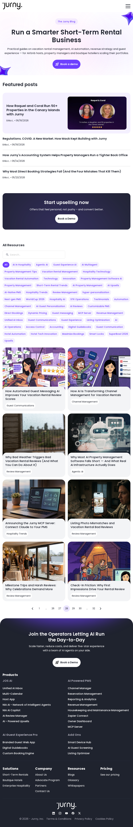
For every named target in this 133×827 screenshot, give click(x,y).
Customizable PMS (98, 306)
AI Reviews (76, 306)
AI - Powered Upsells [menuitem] (16, 721)
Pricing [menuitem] (106, 768)
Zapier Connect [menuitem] (78, 716)
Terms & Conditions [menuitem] (58, 819)
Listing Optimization (98, 320)
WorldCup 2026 (35, 299)
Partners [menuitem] (40, 786)
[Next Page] (100, 608)
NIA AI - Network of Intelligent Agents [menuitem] (27, 705)
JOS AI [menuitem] (7, 681)
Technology (51, 278)
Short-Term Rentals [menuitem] (15, 775)
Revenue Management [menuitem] (82, 705)
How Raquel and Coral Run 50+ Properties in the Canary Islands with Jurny (33, 110)
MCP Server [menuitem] (75, 727)
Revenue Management (110, 313)
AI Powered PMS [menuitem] (79, 681)
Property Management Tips (21, 271)
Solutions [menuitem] (10, 768)
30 (80, 608)
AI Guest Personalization (50, 306)
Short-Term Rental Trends (51, 285)
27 (59, 608)
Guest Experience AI (65, 264)
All (6, 264)
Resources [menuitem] (76, 768)
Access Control (35, 327)
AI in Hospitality (22, 264)
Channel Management (18, 306)
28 (66, 608)
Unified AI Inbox (14, 320)
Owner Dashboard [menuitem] (80, 721)
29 (73, 608)
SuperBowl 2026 (118, 334)
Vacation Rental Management (60, 271)
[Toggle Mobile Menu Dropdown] (128, 6)
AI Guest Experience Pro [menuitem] (20, 735)
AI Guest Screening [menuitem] (80, 748)
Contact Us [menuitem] (42, 791)
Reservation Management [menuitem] (85, 694)
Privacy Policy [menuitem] (83, 819)
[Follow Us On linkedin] (53, 813)
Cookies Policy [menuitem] (104, 819)
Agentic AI (42, 264)
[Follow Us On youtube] (66, 813)
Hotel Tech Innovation (44, 334)
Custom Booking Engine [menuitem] (18, 753)
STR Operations (79, 299)
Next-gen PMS (13, 299)
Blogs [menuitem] (71, 775)
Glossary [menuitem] (73, 780)
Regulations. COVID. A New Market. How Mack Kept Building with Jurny (55, 139)
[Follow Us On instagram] (60, 813)
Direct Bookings (14, 313)
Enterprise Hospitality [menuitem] (16, 786)
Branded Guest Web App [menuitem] (19, 742)
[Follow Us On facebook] (73, 813)
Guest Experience (71, 320)
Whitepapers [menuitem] (76, 786)
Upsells (9, 340)
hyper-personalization (96, 292)
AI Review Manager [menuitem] (15, 716)
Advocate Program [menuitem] (47, 780)
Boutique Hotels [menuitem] (12, 780)
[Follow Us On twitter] (79, 813)
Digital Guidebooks (79, 327)
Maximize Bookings (73, 334)
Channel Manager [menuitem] (79, 688)
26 (53, 608)
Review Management (65, 292)
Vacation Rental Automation (21, 278)
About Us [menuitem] (41, 775)
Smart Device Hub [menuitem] (79, 742)
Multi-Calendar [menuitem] (13, 694)
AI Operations (13, 327)
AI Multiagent (89, 264)
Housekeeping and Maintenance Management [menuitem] (98, 710)
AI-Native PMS (13, 292)
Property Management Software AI (101, 278)
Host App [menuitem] (9, 699)
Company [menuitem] (43, 768)
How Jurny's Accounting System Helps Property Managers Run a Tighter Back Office (65, 155)
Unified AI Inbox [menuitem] (13, 688)
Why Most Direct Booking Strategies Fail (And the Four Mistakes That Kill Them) (62, 171)
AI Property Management (87, 285)
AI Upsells (113, 285)
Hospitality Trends (37, 292)
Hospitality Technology (96, 271)
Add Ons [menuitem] (74, 735)
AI (116, 320)
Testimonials (101, 299)
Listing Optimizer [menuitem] (79, 753)
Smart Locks (96, 334)
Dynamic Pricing (37, 313)
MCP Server (84, 313)
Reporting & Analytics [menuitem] (82, 699)
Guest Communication (109, 327)
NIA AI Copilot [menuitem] (11, 710)
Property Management (18, 285)
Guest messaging (62, 313)
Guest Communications (42, 320)
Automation (121, 299)
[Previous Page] (32, 608)
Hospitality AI (57, 299)
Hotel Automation (15, 334)
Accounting (56, 327)
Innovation (69, 278)
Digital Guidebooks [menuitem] (15, 748)
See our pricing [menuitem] (109, 775)
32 (93, 608)
